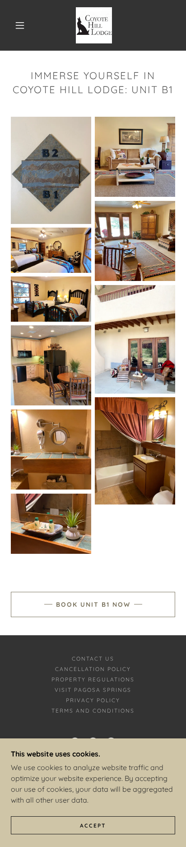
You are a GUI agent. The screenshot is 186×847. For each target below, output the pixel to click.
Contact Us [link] (93, 658)
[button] (20, 25)
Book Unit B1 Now (93, 604)
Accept (93, 825)
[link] (94, 25)
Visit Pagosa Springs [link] (93, 689)
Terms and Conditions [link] (93, 710)
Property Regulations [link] (92, 679)
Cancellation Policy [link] (93, 669)
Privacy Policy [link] (93, 700)
